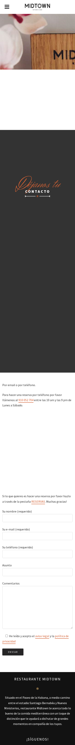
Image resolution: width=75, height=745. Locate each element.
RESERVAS (38, 501)
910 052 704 (25, 400)
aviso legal (42, 636)
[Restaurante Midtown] (37, 7)
